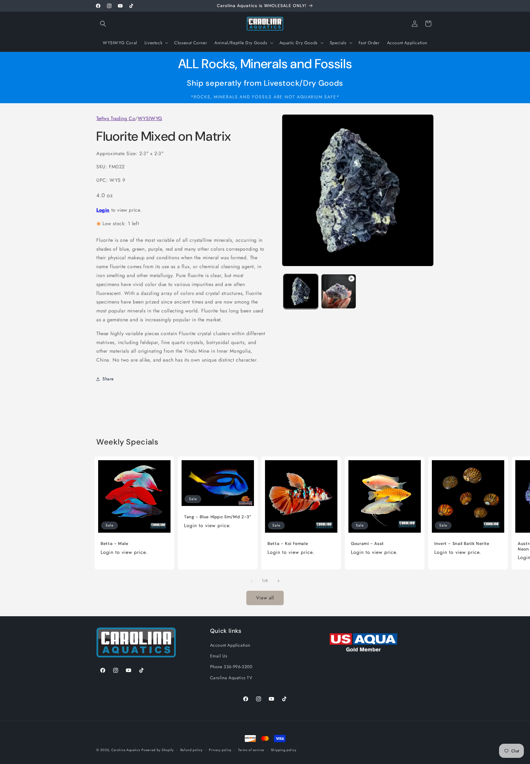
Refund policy (191, 749)
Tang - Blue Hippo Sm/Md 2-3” (217, 516)
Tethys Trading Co (115, 118)
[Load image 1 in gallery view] (300, 291)
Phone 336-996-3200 (231, 667)
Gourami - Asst (367, 543)
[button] (103, 23)
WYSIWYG (150, 118)
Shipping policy (284, 749)
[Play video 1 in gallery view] (338, 291)
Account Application (230, 645)
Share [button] (108, 379)
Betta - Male (115, 543)
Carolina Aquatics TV (231, 678)
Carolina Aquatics (125, 749)
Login (102, 210)
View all (265, 597)
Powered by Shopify (157, 749)
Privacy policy (220, 749)
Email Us (219, 656)
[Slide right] (278, 581)
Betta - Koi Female (287, 543)
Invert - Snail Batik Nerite (462, 543)
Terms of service (251, 749)
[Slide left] (251, 581)
